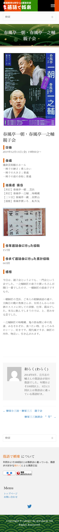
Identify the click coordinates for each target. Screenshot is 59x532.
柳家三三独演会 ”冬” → (40, 417)
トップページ (10, 494)
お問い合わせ (10, 497)
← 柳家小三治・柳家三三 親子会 (22, 411)
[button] (53, 5)
